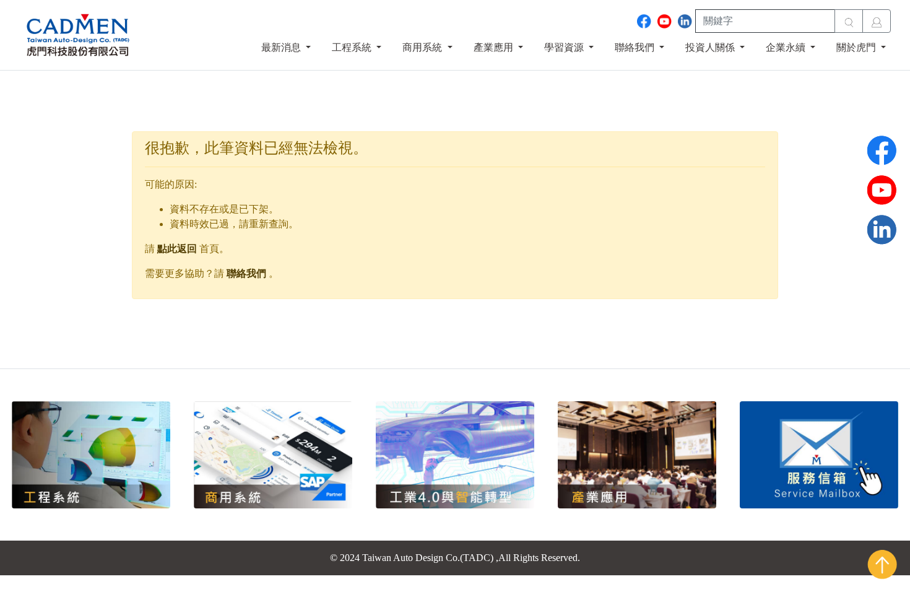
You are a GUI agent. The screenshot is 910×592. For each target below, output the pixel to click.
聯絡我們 (246, 273)
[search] (848, 21)
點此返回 (177, 248)
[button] (286, 47)
